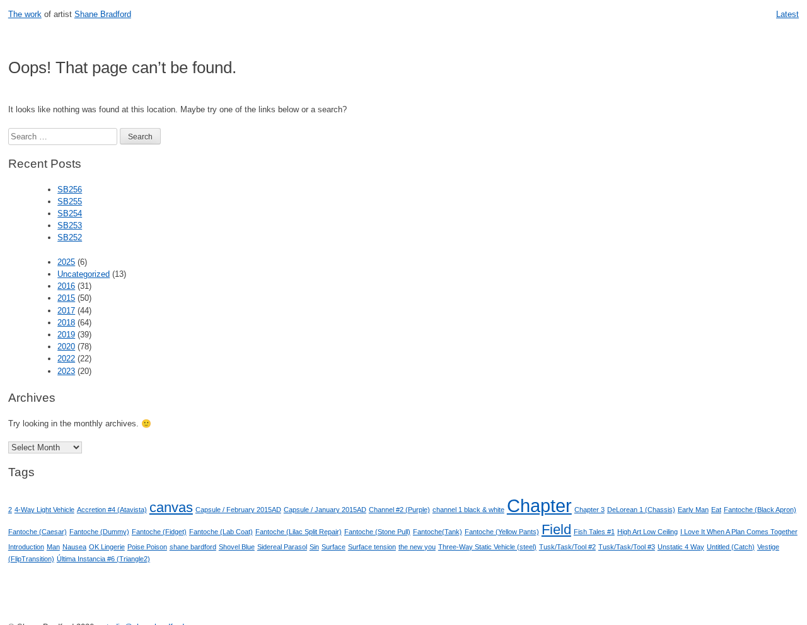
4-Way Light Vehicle (44, 509)
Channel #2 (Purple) (399, 509)
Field (556, 529)
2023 (66, 371)
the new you (417, 547)
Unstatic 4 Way (681, 547)
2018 (66, 322)
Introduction (26, 547)
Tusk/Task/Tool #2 (567, 547)
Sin (314, 547)
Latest (787, 14)
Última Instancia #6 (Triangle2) (103, 559)
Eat (716, 509)
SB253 (69, 225)
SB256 (69, 189)
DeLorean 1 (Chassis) (641, 509)
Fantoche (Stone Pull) (377, 531)
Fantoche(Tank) (437, 531)
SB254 (69, 213)
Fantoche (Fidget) (159, 531)
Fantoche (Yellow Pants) (502, 531)
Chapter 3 (589, 509)
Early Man (693, 509)
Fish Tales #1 (594, 531)
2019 (66, 334)
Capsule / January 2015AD (325, 509)
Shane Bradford (102, 14)
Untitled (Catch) (731, 547)
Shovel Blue (237, 547)
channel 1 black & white (468, 509)
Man (53, 547)
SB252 (69, 237)
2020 (66, 346)
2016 (66, 286)
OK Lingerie (107, 547)
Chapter (539, 505)
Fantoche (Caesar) (37, 531)
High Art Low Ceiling (647, 531)
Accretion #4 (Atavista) (112, 509)
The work (25, 14)
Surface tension (372, 547)
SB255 (69, 201)
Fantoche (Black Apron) (760, 509)
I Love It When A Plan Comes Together (739, 531)
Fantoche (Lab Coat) (221, 531)
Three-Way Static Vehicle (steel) (487, 547)
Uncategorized (83, 274)
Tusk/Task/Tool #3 (626, 547)
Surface (333, 547)
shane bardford (193, 547)
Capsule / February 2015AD (238, 509)
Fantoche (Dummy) (99, 531)
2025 (66, 262)
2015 (66, 298)
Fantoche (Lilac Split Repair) (298, 531)
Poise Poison (147, 547)
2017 (66, 310)
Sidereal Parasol (282, 547)
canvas (171, 507)
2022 (66, 358)
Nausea (74, 547)
